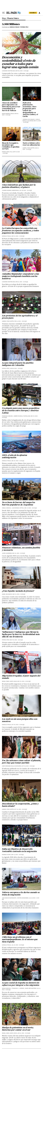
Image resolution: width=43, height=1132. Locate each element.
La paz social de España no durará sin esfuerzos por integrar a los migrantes (20, 984)
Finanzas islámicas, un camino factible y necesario (21, 549)
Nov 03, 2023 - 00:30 (24, 681)
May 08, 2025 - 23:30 (22, 71)
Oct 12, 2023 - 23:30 (20, 809)
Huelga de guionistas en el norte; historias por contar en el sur (17, 1029)
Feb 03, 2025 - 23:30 (10, 114)
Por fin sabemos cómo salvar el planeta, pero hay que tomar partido (21, 762)
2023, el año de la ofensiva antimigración (14, 456)
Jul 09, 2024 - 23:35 (25, 190)
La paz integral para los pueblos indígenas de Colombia (18, 364)
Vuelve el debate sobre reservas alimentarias (31, 144)
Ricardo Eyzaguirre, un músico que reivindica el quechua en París (10, 146)
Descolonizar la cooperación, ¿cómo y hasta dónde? (20, 805)
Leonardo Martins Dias (8, 281)
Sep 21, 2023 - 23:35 (17, 854)
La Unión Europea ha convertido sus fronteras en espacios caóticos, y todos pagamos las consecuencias (20, 230)
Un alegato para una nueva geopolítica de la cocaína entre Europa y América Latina (20, 410)
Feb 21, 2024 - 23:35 (22, 281)
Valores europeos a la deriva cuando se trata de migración (21, 894)
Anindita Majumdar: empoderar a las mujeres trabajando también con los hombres (20, 276)
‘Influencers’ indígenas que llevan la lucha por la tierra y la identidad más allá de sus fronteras (21, 634)
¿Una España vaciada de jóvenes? (18, 591)
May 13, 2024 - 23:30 (18, 236)
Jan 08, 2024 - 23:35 (16, 368)
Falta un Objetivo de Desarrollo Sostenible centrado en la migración (19, 850)
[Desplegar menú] (3, 12)
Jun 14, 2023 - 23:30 (24, 1033)
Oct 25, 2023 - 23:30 (18, 724)
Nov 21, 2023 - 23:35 (19, 594)
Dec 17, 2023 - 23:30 (31, 508)
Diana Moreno (6, 113)
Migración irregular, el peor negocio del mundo (21, 677)
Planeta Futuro (13, 18)
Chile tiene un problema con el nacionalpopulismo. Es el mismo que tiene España (20, 939)
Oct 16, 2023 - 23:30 (28, 766)
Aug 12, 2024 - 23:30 (31, 148)
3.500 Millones (11, 24)
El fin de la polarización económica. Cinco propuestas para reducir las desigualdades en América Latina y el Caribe (30, 109)
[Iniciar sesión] (39, 12)
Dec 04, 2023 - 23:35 (18, 553)
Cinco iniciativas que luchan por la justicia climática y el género (19, 186)
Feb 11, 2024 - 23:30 (20, 321)
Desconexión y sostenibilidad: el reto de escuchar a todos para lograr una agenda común (20, 62)
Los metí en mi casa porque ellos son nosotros (19, 720)
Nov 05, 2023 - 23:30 (16, 640)
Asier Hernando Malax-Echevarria (11, 766)
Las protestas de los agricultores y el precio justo (19, 317)
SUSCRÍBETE (33, 12)
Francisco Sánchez (7, 416)
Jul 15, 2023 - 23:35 (18, 945)
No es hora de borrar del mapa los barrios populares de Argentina (18, 504)
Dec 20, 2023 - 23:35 (18, 460)
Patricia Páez (5, 151)
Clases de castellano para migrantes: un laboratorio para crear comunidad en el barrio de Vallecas (11, 106)
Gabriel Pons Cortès (28, 148)
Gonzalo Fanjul (6, 236)
